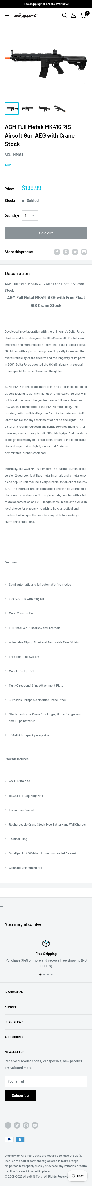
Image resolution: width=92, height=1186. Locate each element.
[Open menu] (7, 15)
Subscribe (20, 1095)
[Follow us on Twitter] (17, 1125)
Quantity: (12, 215)
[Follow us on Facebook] (8, 1125)
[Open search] (64, 15)
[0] (83, 15)
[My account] (73, 15)
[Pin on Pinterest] (66, 251)
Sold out (46, 233)
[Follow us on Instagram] (26, 1125)
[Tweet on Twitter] (75, 251)
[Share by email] (84, 251)
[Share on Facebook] (57, 251)
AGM (8, 165)
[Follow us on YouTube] (35, 1125)
